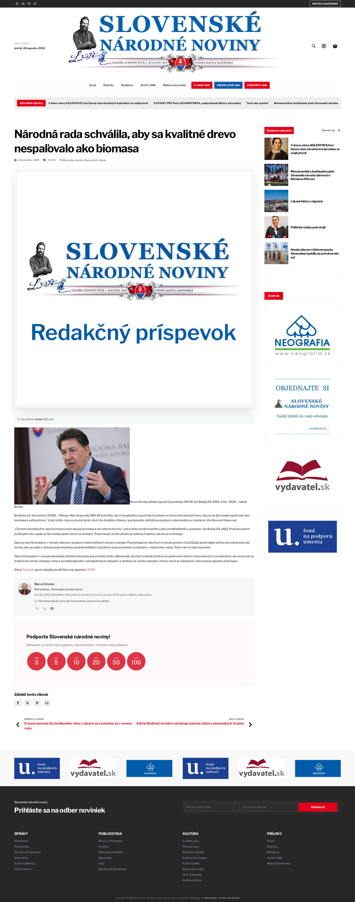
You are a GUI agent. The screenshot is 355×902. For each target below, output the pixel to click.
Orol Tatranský (192, 874)
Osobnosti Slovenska (112, 869)
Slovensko (21, 841)
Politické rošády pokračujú (308, 227)
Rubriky (108, 85)
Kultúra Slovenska (195, 858)
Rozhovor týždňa (193, 852)
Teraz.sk (28, 569)
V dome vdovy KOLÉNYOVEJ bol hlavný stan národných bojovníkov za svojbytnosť (85, 103)
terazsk (52, 159)
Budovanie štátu (193, 869)
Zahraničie (21, 858)
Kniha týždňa (191, 863)
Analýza (104, 846)
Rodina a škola (192, 880)
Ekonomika (21, 846)
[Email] (37, 608)
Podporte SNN (257, 85)
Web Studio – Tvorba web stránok (222, 897)
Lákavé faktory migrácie (307, 201)
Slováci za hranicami (27, 852)
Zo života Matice (25, 863)
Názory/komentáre (111, 852)
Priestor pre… (192, 846)
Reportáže (105, 858)
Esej (101, 863)
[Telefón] (45, 608)
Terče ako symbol (244, 103)
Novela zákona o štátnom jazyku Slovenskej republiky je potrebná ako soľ (315, 253)
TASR (91, 569)
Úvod (92, 85)
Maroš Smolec (44, 584)
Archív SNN (148, 85)
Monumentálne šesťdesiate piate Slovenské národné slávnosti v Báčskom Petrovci (312, 175)
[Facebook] (52, 608)
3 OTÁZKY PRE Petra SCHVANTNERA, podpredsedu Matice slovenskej (184, 103)
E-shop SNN (202, 85)
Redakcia (127, 85)
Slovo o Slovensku (111, 841)
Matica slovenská (174, 85)
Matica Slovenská (325, 3)
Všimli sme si (23, 869)
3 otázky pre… (192, 841)
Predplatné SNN (228, 85)
